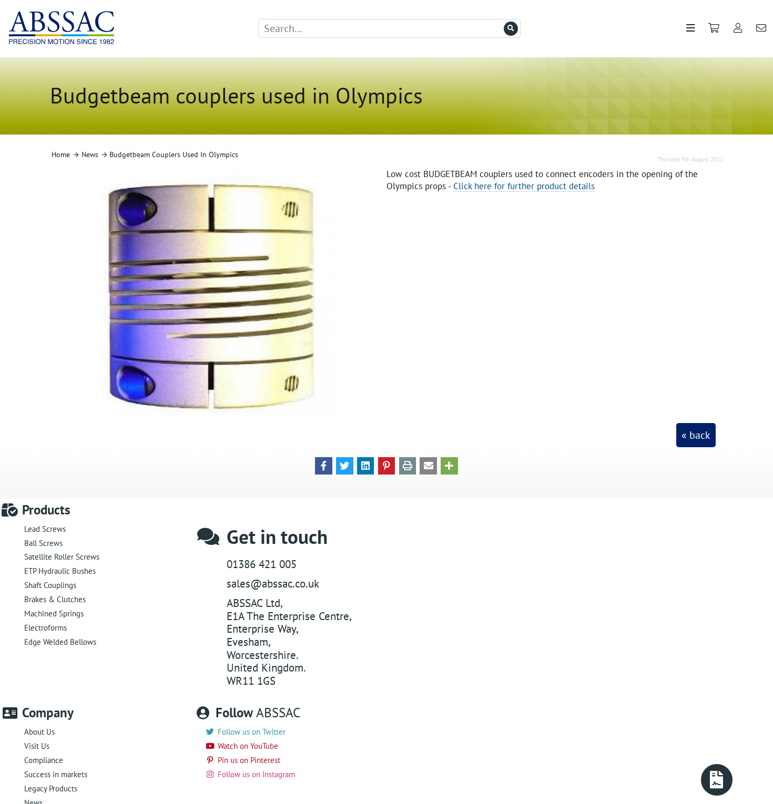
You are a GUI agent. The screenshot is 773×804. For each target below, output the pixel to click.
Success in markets (55, 774)
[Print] (407, 465)
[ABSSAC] (57, 28)
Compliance (43, 760)
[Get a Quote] (717, 780)
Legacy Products (50, 788)
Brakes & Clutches (55, 599)
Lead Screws (45, 529)
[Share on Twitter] (344, 465)
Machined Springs (54, 614)
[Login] (738, 28)
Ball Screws (43, 543)
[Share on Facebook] (323, 465)
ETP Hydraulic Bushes (60, 571)
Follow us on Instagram (256, 774)
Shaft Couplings (50, 585)
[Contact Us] (761, 28)
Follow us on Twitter (252, 732)
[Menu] (690, 28)
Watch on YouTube (248, 746)
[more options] (449, 465)
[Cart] (714, 28)
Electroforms (45, 628)
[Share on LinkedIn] (365, 465)
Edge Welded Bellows (60, 642)
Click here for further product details (524, 186)
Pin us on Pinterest (249, 760)
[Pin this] (386, 465)
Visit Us (36, 746)
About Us (39, 732)
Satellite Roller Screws (61, 557)
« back (696, 435)
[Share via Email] (428, 465)
